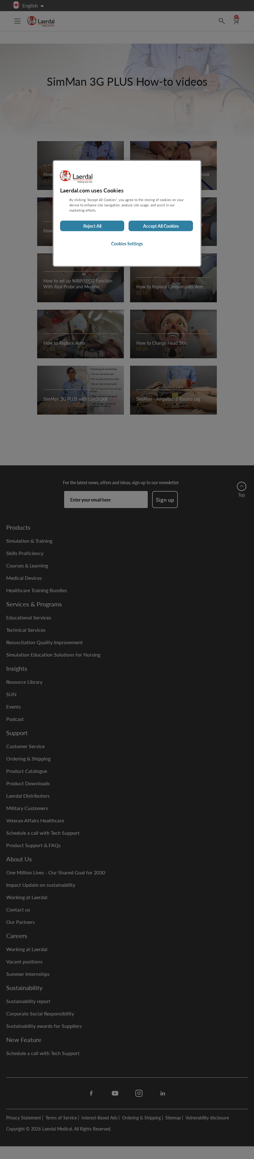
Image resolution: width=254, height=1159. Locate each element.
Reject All (92, 226)
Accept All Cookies (161, 226)
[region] (127, 213)
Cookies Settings (127, 243)
